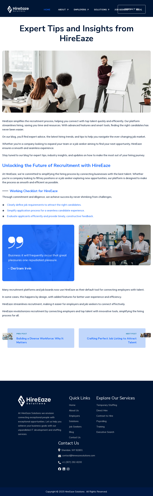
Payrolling (101, 421)
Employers (80, 9)
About (62, 9)
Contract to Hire (104, 415)
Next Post (131, 334)
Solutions (100, 9)
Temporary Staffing (106, 405)
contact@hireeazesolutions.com (78, 455)
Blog (71, 432)
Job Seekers (75, 426)
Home (47, 9)
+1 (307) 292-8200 (72, 462)
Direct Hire (102, 410)
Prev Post (21, 334)
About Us (74, 410)
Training (100, 426)
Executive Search (105, 432)
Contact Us (131, 9)
